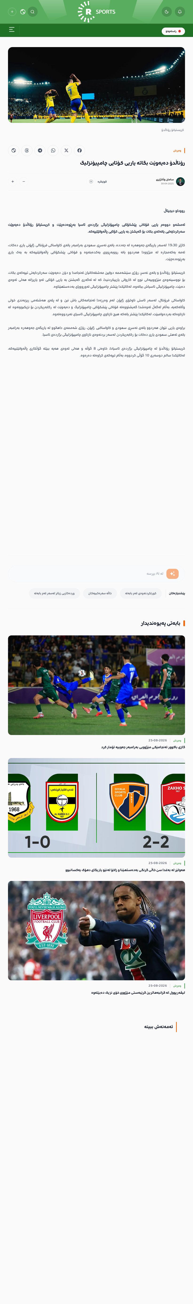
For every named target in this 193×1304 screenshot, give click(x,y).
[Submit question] (172, 574)
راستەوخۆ (171, 31)
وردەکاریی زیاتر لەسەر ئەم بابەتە (54, 593)
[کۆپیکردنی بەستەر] (13, 150)
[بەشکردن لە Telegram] (39, 150)
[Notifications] (180, 12)
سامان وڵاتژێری (165, 180)
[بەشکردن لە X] (66, 150)
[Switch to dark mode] (167, 12)
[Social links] (12, 12)
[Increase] (12, 181)
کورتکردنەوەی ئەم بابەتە (140, 593)
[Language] (22, 11)
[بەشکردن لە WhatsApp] (53, 150)
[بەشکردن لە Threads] (26, 150)
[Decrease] (23, 181)
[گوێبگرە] (91, 181)
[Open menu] (11, 30)
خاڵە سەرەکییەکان (100, 593)
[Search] (33, 12)
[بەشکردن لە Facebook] (79, 150)
